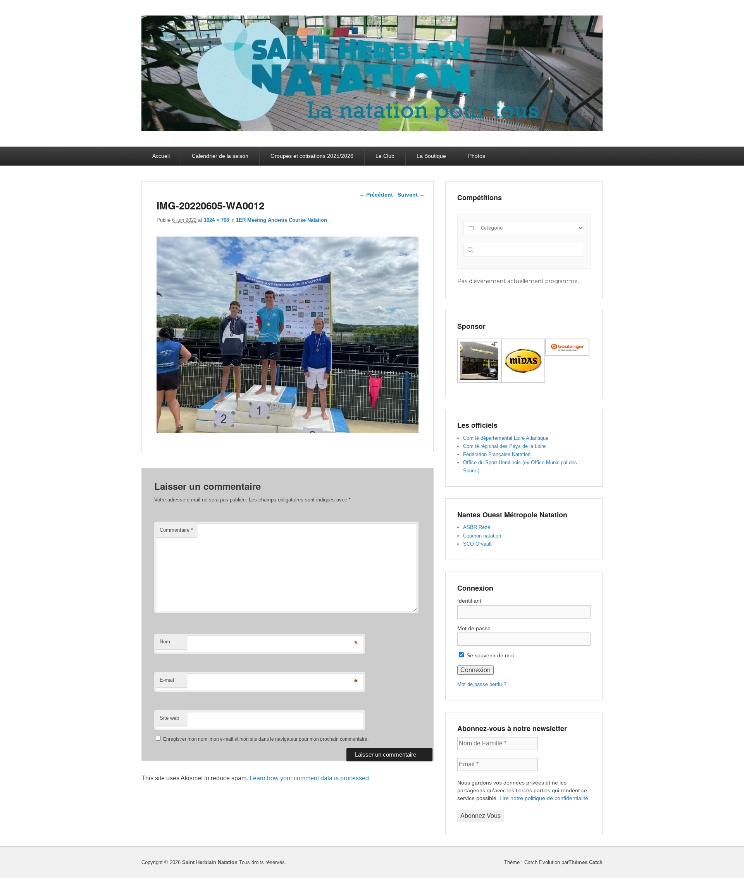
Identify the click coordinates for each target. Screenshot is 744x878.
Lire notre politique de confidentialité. (544, 798)
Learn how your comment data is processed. (310, 778)
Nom (165, 642)
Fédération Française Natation (496, 454)
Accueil (161, 156)
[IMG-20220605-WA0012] (287, 431)
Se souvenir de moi (489, 655)
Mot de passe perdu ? (481, 684)
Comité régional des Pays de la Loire (504, 446)
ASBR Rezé (476, 527)
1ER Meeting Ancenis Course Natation (281, 220)
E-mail (167, 680)
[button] (479, 362)
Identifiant (469, 601)
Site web (169, 718)
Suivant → (411, 195)
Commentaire (176, 530)
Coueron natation (482, 536)
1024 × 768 (216, 220)
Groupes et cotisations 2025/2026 (311, 156)
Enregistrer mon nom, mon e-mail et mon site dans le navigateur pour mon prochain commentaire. (266, 739)
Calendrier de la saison (220, 156)
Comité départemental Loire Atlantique (505, 438)
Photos (476, 156)
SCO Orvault (477, 544)
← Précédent (376, 195)
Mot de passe (474, 628)
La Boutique (431, 156)
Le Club (384, 156)
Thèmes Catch (585, 862)
